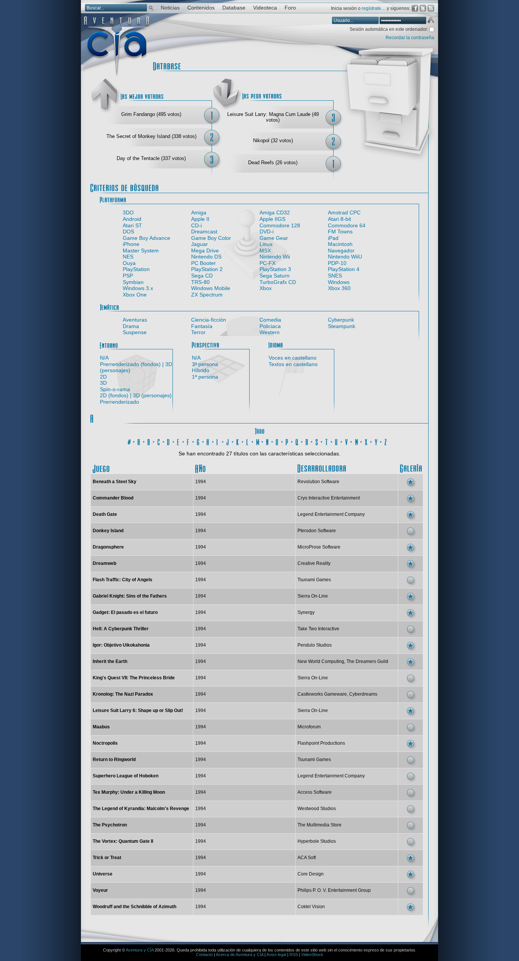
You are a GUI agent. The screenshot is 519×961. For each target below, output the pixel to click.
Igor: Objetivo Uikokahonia (121, 645)
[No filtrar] (259, 430)
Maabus (101, 726)
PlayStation (136, 269)
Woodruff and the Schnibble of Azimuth (134, 906)
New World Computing (320, 661)
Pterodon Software (316, 530)
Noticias (170, 8)
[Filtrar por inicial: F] (188, 441)
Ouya (129, 263)
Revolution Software (318, 481)
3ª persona (205, 364)
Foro (290, 8)
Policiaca (270, 326)
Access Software (314, 792)
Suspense (135, 332)
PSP (128, 276)
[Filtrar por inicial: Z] (386, 441)
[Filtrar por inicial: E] (178, 441)
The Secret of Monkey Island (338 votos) (151, 136)
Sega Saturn (275, 276)
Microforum (309, 726)
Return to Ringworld (114, 759)
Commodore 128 (280, 225)
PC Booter (203, 263)
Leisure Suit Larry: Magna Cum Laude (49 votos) (273, 117)
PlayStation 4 (343, 269)
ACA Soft (306, 857)
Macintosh (340, 244)
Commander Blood (113, 498)
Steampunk (341, 326)
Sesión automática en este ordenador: (389, 29)
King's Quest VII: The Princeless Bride (134, 677)
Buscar (151, 7)
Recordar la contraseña (410, 37)
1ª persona (205, 377)
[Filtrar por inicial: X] (366, 441)
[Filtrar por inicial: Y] (376, 441)
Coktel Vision (311, 906)
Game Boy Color (211, 238)
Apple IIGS (272, 219)
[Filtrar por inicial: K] (237, 441)
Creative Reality (314, 563)
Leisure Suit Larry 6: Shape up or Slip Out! (138, 710)
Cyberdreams (363, 694)
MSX (265, 250)
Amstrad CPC (344, 212)
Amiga (198, 212)
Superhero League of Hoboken (125, 776)
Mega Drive (205, 250)
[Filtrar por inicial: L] (247, 441)
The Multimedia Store (319, 825)
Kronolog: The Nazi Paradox (123, 694)
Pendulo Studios (314, 645)
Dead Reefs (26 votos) (272, 162)
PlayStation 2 (207, 269)
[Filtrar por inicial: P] (287, 441)
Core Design (310, 874)
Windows (339, 282)
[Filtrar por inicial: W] (356, 441)
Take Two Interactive (318, 628)
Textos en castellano (293, 364)
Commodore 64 (347, 225)
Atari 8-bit (339, 219)
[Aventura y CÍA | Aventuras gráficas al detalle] (116, 76)
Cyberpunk (341, 320)
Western (270, 332)
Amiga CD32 (275, 212)
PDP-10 (337, 263)
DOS (128, 231)
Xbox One (135, 295)
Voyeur (100, 890)
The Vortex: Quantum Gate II (123, 841)
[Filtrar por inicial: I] (218, 441)
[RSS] (430, 8)
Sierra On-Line (312, 596)
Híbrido (200, 370)
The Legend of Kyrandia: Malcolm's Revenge (141, 808)
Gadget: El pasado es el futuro (125, 612)
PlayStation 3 (275, 269)
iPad (333, 238)
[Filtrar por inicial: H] (208, 441)
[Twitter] (422, 8)
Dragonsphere (108, 547)
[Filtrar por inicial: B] (148, 441)
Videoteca (265, 8)
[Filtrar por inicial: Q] (297, 441)
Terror (198, 332)
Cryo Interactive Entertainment (328, 498)
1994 (200, 481)
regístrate (371, 8)
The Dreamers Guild (367, 661)
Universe (102, 874)
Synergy (306, 612)
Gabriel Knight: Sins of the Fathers (130, 596)
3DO (128, 212)
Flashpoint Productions (321, 743)
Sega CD (202, 276)
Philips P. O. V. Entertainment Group (334, 890)
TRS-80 (200, 282)
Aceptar (430, 21)
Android (132, 219)
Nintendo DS (206, 257)
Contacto (204, 954)
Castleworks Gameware (322, 694)
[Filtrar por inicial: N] (267, 441)
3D (103, 383)
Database (233, 8)
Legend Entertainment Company (331, 514)
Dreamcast (204, 231)
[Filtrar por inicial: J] (227, 441)
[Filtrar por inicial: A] (139, 441)
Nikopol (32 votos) (273, 140)
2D (103, 377)
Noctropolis (105, 743)
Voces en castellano (292, 358)
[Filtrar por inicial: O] (277, 441)
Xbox (266, 288)
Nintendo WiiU (345, 257)
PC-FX (267, 263)
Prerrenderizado (119, 402)
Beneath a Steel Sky (114, 481)
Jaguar (199, 244)
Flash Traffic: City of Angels (122, 579)
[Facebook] (414, 8)
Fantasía (201, 326)
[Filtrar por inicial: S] (316, 441)
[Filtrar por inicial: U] (336, 441)
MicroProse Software (318, 547)
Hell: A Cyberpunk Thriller (121, 628)
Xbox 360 (339, 288)
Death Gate (105, 514)
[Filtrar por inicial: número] (129, 441)
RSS (294, 954)
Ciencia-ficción (208, 320)
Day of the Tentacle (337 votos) (151, 158)
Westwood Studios (316, 808)
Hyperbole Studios (316, 841)
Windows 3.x (138, 288)
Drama (131, 326)
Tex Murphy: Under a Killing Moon (129, 792)
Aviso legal (276, 954)
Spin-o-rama (115, 389)
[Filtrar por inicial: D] (168, 441)
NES (128, 257)
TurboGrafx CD (278, 282)
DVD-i (267, 231)
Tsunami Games (314, 579)
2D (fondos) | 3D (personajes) (136, 395)
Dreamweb (104, 563)
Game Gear (274, 238)
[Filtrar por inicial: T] (326, 441)
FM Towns (340, 231)
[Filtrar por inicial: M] (257, 441)
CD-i (196, 225)
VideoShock (312, 954)
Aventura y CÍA (139, 950)
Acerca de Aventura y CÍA (239, 954)
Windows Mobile (210, 288)
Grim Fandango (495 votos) (151, 114)
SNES (335, 276)
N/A (104, 358)
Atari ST (132, 225)
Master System (141, 250)
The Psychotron (110, 825)
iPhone (131, 244)
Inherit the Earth (110, 661)
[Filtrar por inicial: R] (307, 441)
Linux (266, 244)
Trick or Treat (107, 857)
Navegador (341, 250)
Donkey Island (108, 530)
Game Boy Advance (146, 238)
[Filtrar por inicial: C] (158, 441)
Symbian (133, 282)
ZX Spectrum (207, 295)
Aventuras (135, 320)
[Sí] (410, 482)
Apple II (200, 219)
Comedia (270, 320)
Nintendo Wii (275, 257)
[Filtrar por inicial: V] (346, 441)
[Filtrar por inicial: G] (198, 441)
